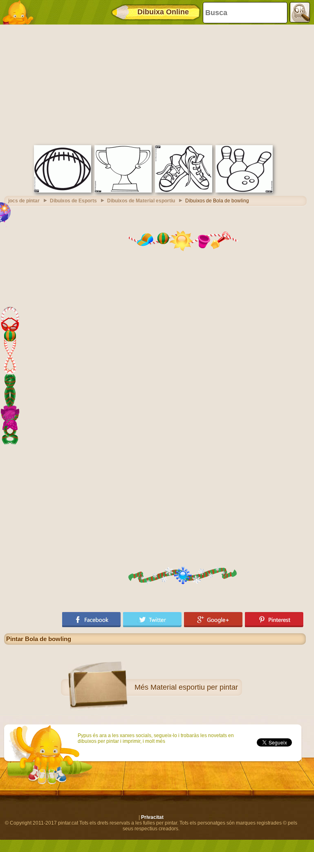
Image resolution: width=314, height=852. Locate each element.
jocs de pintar (24, 201)
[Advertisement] (155, 84)
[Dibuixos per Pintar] (20, 12)
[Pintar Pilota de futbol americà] (62, 191)
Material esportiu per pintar (194, 687)
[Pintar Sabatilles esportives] (183, 191)
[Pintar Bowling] (244, 191)
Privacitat (152, 817)
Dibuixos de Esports (73, 201)
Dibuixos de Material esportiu (141, 201)
